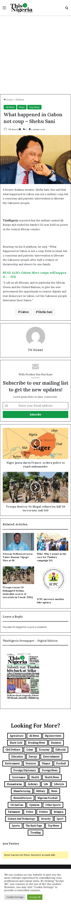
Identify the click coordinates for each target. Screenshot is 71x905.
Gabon (24, 312)
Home (9, 99)
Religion (58, 811)
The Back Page (34, 825)
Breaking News (36, 742)
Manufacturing (22, 791)
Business (56, 742)
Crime (29, 749)
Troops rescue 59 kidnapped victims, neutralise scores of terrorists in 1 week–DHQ (18, 592)
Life (46, 784)
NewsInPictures (22, 797)
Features (31, 763)
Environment (12, 763)
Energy (33, 756)
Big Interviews (53, 735)
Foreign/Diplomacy (24, 770)
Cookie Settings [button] (14, 897)
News (22, 107)
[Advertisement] (35, 56)
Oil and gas (16, 804)
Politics (43, 811)
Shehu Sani (45, 312)
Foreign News (50, 770)
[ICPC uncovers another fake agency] (52, 581)
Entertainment (51, 756)
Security (46, 818)
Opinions (34, 804)
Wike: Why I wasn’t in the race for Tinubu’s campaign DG (51, 557)
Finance (46, 763)
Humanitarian (14, 784)
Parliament (14, 811)
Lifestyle (59, 784)
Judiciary (33, 784)
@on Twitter (11, 843)
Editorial (60, 749)
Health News (52, 777)
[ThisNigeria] (21, 7)
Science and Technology (21, 818)
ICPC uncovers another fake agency (50, 601)
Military (40, 791)
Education (17, 756)
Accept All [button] (34, 897)
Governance (19, 777)
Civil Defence (13, 749)
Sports (16, 825)
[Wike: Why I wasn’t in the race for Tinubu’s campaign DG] (52, 542)
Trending (35, 832)
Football (61, 763)
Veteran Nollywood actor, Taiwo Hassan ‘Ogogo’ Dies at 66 (18, 557)
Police (29, 811)
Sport (60, 818)
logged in (21, 627)
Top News (34, 107)
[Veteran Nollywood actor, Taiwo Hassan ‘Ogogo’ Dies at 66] (18, 542)
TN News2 (13, 129)
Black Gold (16, 742)
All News (19, 99)
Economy (44, 749)
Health (35, 777)
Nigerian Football (48, 797)
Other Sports (53, 804)
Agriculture (16, 735)
